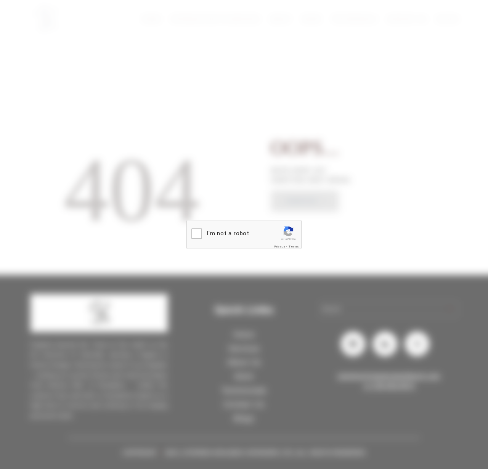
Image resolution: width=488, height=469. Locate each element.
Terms (294, 246)
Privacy (280, 246)
